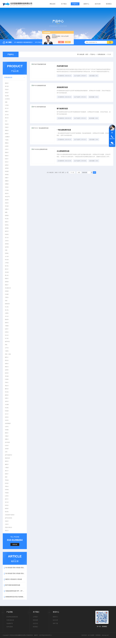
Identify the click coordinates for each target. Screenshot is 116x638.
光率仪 (7, 240)
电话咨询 (112, 138)
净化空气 (7, 196)
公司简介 (35, 616)
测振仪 (7, 130)
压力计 (7, 414)
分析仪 (7, 524)
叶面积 (7, 379)
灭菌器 (7, 325)
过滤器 (7, 294)
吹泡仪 (7, 483)
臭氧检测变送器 (62, 87)
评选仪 (7, 187)
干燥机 (7, 140)
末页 (79, 172)
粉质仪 (7, 417)
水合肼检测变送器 (63, 151)
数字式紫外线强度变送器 (12, 585)
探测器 (7, 228)
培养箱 (7, 489)
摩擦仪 (7, 143)
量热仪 (7, 388)
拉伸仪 (7, 420)
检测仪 (7, 508)
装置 (6, 300)
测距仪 (7, 366)
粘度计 (7, 158)
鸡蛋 (6, 250)
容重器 (7, 184)
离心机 (7, 275)
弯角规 (7, 480)
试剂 (6, 451)
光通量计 (7, 136)
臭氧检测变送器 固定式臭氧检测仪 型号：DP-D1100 (15, 597)
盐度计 (7, 329)
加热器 (7, 448)
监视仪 (7, 165)
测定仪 (7, 530)
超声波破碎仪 (8, 455)
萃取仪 (7, 486)
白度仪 (7, 496)
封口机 (7, 307)
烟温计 (7, 284)
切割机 (7, 253)
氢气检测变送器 (62, 108)
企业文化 (35, 623)
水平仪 (7, 347)
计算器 (7, 105)
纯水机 (7, 392)
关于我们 (64, 4)
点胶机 (7, 313)
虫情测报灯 (8, 423)
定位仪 (7, 335)
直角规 (7, 243)
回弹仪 (7, 332)
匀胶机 (7, 351)
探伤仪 (7, 360)
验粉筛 (7, 319)
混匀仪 (7, 108)
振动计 (7, 269)
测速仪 (7, 152)
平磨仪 (7, 297)
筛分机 (7, 266)
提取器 (7, 281)
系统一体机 (8, 354)
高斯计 (7, 398)
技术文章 (98, 4)
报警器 (7, 215)
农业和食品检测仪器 (12, 616)
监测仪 (7, 370)
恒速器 (7, 410)
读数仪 (7, 209)
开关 (6, 121)
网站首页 (52, 4)
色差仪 (7, 203)
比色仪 (7, 445)
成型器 (7, 168)
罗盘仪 (7, 89)
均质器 (7, 492)
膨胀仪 (7, 278)
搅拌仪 (7, 461)
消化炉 (7, 92)
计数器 (7, 467)
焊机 (6, 344)
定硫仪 (7, 127)
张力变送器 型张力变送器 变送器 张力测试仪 (15, 573)
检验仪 (7, 155)
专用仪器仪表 (101, 54)
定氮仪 (7, 436)
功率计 (7, 149)
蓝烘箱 (7, 247)
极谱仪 (7, 395)
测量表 (7, 180)
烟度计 (7, 221)
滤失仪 (7, 401)
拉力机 (7, 338)
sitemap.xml (105, 635)
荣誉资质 (35, 620)
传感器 (7, 429)
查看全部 (14, 544)
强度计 (7, 111)
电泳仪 (7, 193)
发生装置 (7, 442)
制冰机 (7, 511)
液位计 (7, 470)
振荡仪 (7, 133)
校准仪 (7, 373)
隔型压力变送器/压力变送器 (13, 579)
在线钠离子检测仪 (9, 514)
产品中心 (75, 4)
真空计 (7, 499)
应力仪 (7, 237)
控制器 (7, 291)
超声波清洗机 (8, 518)
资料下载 (55, 623)
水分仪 (7, 316)
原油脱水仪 (8, 288)
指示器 (7, 86)
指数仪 (7, 439)
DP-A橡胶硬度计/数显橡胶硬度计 (23, 42)
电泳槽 (7, 95)
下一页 (72, 172)
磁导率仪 (7, 341)
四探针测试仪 (8, 527)
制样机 (7, 225)
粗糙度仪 (7, 303)
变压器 (7, 206)
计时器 (7, 262)
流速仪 (7, 521)
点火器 (7, 256)
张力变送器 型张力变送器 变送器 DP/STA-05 (15, 567)
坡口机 (7, 310)
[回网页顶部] (112, 132)
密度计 (7, 473)
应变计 (7, 162)
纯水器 (7, 259)
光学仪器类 (9, 626)
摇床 (6, 477)
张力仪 (7, 502)
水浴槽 (7, 404)
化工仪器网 (91, 635)
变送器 (7, 376)
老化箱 (7, 272)
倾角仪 (7, 363)
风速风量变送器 (62, 66)
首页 (86, 54)
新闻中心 (86, 4)
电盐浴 (7, 124)
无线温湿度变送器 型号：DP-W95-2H (15, 591)
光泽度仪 (7, 99)
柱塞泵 (7, 146)
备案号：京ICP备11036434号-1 (43, 635)
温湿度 (7, 199)
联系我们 (109, 4)
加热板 (7, 174)
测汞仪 (7, 322)
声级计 (7, 382)
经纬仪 (7, 505)
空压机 (7, 407)
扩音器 (7, 190)
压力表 (7, 114)
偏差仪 (7, 464)
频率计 (7, 357)
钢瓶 (6, 212)
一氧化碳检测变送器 (64, 130)
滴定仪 (7, 385)
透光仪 (7, 117)
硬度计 (7, 433)
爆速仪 (7, 83)
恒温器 (7, 171)
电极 (6, 102)
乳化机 (7, 218)
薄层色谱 (7, 458)
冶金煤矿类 (9, 623)
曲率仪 (7, 231)
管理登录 (98, 635)
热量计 (7, 177)
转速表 (7, 234)
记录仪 (7, 426)
